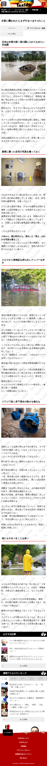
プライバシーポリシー (23, 750)
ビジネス (13, 678)
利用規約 (23, 746)
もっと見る (23, 666)
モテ (22, 678)
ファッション (31, 678)
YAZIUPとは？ (23, 742)
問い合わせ (23, 758)
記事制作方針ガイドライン (23, 754)
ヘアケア (40, 678)
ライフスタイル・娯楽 (4, 678)
